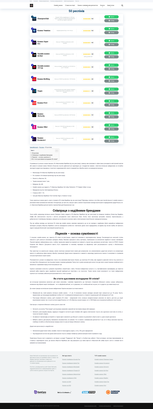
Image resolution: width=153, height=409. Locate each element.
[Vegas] (34, 92)
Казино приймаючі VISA (69, 378)
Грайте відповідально (69, 1)
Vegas (39, 91)
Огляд (112, 20)
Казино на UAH (66, 382)
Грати (112, 17)
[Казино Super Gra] (34, 44)
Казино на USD (66, 385)
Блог (31, 1)
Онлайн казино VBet (100, 374)
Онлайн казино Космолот (102, 363)
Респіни (41, 147)
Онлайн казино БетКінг (101, 370)
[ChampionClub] (34, 20)
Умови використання (44, 1)
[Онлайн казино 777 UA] (34, 68)
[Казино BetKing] (34, 80)
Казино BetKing (43, 79)
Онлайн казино (58, 5)
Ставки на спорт (70, 5)
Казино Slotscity (41, 115)
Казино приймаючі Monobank (70, 367)
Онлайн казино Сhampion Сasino (104, 359)
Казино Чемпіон (43, 31)
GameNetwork (34, 147)
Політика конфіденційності (56, 1)
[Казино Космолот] (34, 140)
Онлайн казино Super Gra (102, 382)
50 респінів (35, 153)
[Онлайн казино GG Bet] (34, 56)
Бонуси (102, 5)
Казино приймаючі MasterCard (71, 374)
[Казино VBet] (34, 128)
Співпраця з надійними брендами (42, 155)
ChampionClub (43, 19)
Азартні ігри (110, 5)
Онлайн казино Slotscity (102, 367)
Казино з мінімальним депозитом (88, 5)
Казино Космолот (41, 139)
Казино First (42, 103)
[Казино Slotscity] (34, 116)
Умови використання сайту (90, 406)
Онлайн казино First (100, 385)
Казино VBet (42, 127)
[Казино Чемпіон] (34, 32)
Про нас (77, 1)
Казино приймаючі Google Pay (71, 359)
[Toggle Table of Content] (56, 150)
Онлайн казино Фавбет (101, 378)
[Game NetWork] (31, 5)
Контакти (36, 1)
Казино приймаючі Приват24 (71, 370)
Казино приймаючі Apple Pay (70, 363)
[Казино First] (34, 104)
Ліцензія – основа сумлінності (41, 157)
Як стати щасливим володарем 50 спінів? (45, 159)
